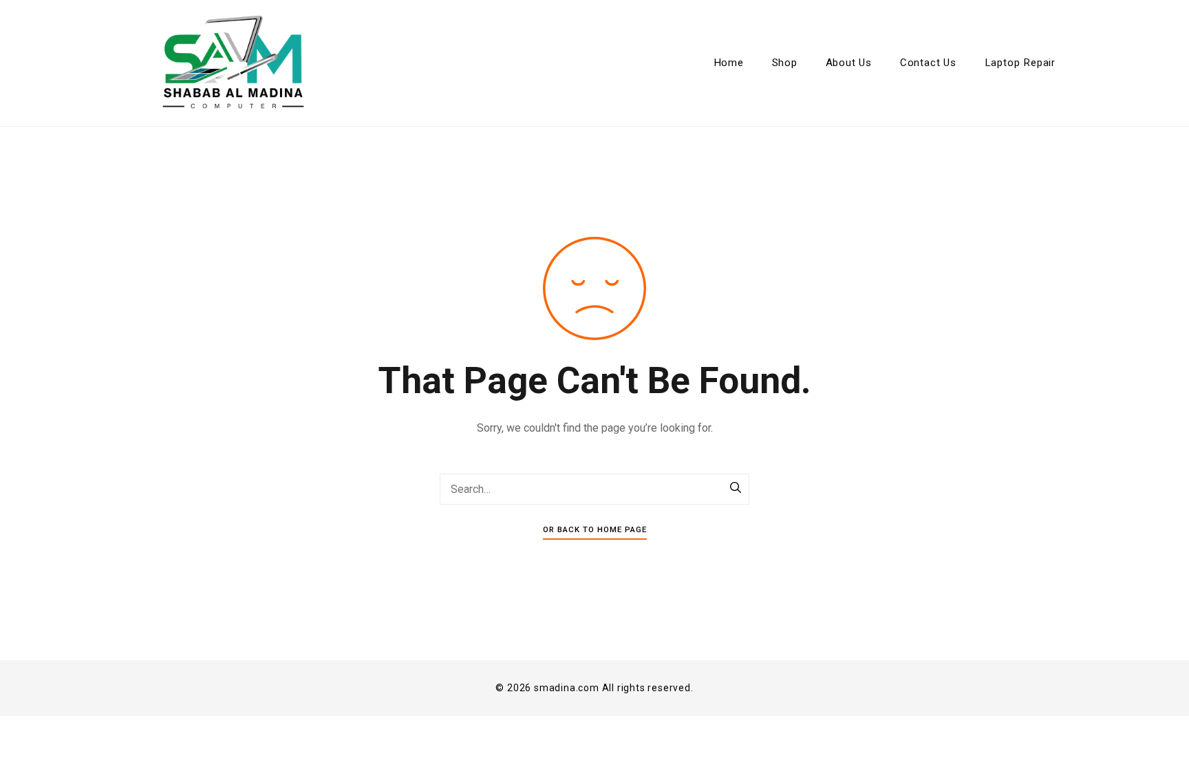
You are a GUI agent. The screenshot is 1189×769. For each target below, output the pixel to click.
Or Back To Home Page (595, 529)
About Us (849, 62)
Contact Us (928, 62)
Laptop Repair (1020, 62)
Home (729, 62)
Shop (784, 62)
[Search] (735, 489)
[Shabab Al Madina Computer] (233, 63)
